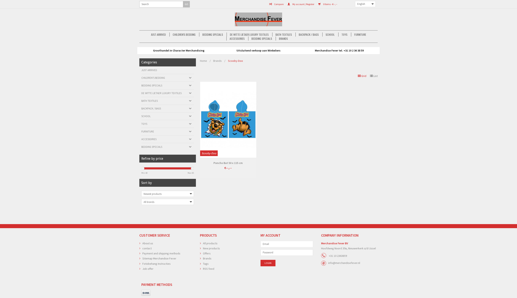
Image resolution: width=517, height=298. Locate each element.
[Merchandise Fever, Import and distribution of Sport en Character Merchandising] (258, 19)
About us (147, 243)
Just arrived (158, 35)
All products (210, 243)
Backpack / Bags (309, 35)
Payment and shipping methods (161, 253)
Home (203, 61)
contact (147, 248)
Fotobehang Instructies (156, 263)
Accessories (237, 39)
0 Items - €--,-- (330, 4)
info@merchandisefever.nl (344, 263)
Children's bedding (184, 35)
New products (211, 248)
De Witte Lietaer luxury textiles (249, 35)
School (330, 35)
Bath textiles (283, 35)
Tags (206, 263)
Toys (344, 35)
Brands (283, 39)
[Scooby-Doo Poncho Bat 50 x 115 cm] (228, 120)
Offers (207, 253)
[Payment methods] (145, 293)
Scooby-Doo (235, 61)
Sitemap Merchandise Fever (159, 258)
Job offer (147, 269)
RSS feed (208, 269)
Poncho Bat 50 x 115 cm (228, 163)
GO (186, 4)
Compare (279, 4)
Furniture (360, 35)
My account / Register (303, 4)
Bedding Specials (212, 35)
